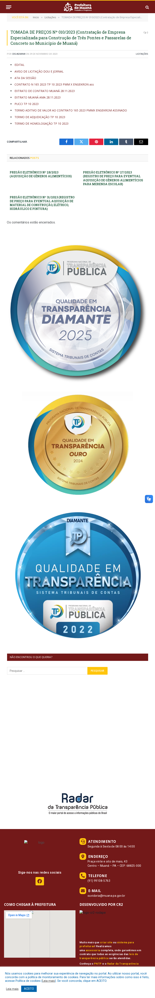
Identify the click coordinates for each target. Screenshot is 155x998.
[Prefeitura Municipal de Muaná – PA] (77, 7)
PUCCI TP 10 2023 (27, 104)
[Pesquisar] (147, 7)
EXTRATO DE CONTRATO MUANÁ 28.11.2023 (45, 91)
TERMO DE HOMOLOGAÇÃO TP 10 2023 (41, 123)
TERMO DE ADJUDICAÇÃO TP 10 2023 (40, 117)
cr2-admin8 (18, 54)
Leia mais (48, 981)
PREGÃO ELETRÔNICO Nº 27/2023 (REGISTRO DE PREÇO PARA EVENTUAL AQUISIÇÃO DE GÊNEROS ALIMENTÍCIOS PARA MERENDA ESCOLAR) (113, 178)
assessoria (93, 950)
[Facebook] (40, 881)
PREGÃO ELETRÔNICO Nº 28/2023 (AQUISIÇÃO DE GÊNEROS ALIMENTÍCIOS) (41, 174)
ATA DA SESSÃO (25, 78)
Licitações (142, 54)
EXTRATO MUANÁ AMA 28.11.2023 (38, 97)
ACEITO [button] (29, 988)
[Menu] (8, 7)
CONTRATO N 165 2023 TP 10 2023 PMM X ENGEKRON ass (54, 84)
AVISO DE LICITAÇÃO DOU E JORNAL (39, 71)
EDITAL (19, 65)
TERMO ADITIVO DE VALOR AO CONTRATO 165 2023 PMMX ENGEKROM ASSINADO (71, 110)
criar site (106, 942)
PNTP (98, 963)
